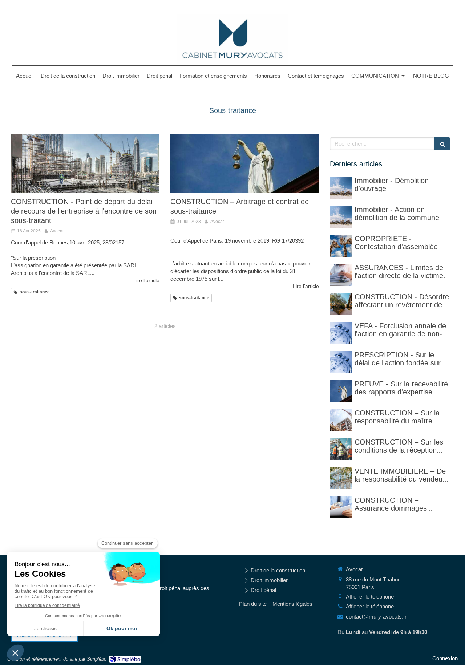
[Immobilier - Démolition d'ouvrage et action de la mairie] (341, 217)
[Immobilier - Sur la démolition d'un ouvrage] (341, 188)
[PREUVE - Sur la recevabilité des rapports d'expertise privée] (341, 391)
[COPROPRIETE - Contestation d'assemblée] (341, 246)
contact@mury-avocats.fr (376, 616)
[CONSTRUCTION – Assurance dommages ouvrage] (341, 507)
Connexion (445, 658)
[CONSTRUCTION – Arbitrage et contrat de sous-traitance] (244, 163)
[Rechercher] (442, 143)
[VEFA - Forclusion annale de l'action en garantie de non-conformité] (341, 333)
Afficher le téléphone (370, 596)
